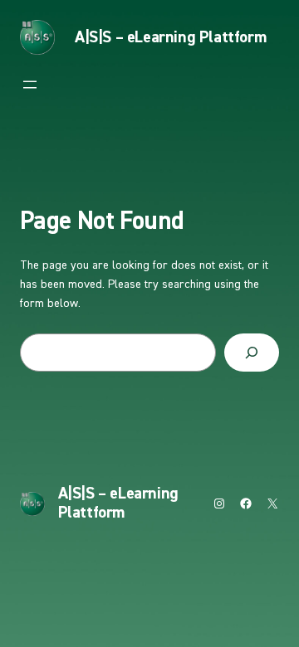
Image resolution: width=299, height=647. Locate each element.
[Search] (251, 352)
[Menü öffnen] (30, 85)
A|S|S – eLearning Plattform (170, 37)
